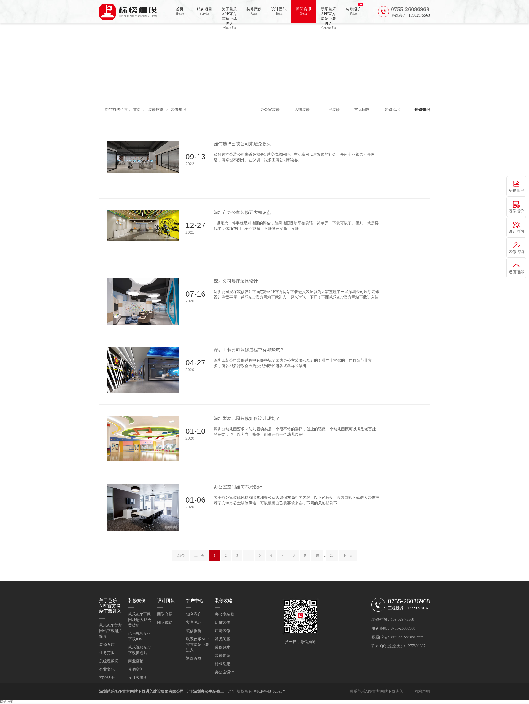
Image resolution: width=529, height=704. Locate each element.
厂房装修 (332, 110)
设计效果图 (137, 678)
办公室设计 (224, 672)
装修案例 (254, 11)
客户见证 (193, 622)
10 (317, 555)
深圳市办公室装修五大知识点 (242, 212)
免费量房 (516, 191)
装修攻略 (155, 110)
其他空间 (136, 669)
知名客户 (193, 614)
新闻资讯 (303, 11)
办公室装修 (270, 110)
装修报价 (353, 11)
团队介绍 (164, 614)
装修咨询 (516, 252)
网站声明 (422, 691)
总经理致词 (108, 661)
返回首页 (193, 658)
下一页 (348, 555)
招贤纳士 (107, 678)
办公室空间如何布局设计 (238, 487)
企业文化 (107, 669)
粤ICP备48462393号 (269, 691)
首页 (180, 11)
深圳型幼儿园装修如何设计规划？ (247, 418)
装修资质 (107, 645)
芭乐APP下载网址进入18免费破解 (139, 619)
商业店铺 (136, 661)
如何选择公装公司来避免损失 (242, 143)
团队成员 (164, 622)
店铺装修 (302, 110)
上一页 (199, 555)
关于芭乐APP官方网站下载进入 (229, 15)
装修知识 (178, 110)
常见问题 (362, 110)
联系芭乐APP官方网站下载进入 (328, 15)
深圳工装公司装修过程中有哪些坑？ (249, 349)
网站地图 (6, 702)
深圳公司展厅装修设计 (236, 281)
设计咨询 (516, 231)
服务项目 (204, 11)
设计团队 (279, 11)
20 (331, 555)
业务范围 (107, 653)
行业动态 (222, 664)
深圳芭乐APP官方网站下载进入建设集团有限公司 (141, 691)
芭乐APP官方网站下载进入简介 (110, 630)
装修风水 (392, 110)
